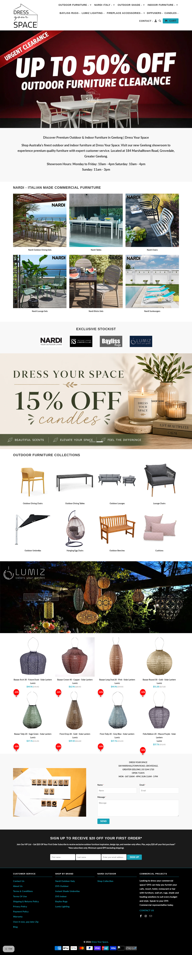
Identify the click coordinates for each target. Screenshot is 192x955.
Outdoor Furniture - (74, 5)
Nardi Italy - (104, 5)
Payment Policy (21, 912)
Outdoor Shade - (131, 5)
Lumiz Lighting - (93, 13)
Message (101, 797)
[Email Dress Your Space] (151, 916)
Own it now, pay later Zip (26, 922)
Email (143, 785)
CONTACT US (147, 910)
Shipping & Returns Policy (26, 901)
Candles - (171, 13)
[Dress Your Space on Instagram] (146, 916)
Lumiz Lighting (62, 906)
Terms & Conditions (23, 891)
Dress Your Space (100, 942)
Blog (15, 927)
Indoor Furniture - (163, 5)
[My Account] (155, 21)
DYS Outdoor (62, 886)
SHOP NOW (157, 401)
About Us (17, 886)
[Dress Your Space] (25, 15)
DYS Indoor (61, 896)
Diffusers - (155, 13)
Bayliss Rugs (61, 901)
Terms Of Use (20, 896)
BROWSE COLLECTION (41, 597)
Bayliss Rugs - (70, 13)
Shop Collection (105, 881)
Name (100, 785)
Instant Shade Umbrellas (67, 891)
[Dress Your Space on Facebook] (141, 916)
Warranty (17, 917)
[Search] (160, 21)
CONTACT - (146, 21)
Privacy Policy (20, 906)
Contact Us (18, 881)
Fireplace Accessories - (126, 13)
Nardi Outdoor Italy (65, 881)
